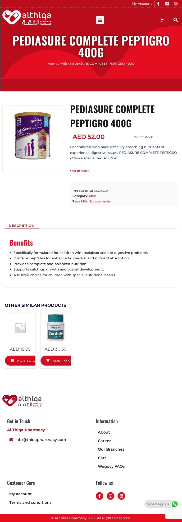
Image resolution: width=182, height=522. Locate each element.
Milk (63, 63)
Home (52, 63)
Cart (102, 458)
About (104, 432)
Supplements (100, 201)
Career (104, 441)
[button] (100, 20)
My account (20, 494)
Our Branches (111, 449)
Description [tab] (22, 226)
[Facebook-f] (99, 496)
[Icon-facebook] (158, 4)
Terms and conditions (30, 502)
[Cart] (162, 20)
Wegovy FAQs (111, 466)
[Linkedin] (167, 4)
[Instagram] (176, 4)
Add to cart (29, 360)
